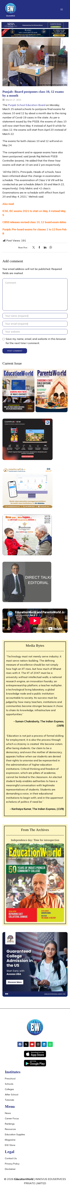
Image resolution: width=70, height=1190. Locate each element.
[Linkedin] (44, 1044)
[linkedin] (45, 247)
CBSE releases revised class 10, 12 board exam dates (34, 222)
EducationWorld (23, 1179)
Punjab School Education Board (26, 105)
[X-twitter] (26, 1044)
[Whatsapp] (50, 1044)
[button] (61, 9)
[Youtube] (32, 1044)
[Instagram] (38, 1044)
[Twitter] (34, 247)
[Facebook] (39, 247)
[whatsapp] (50, 247)
